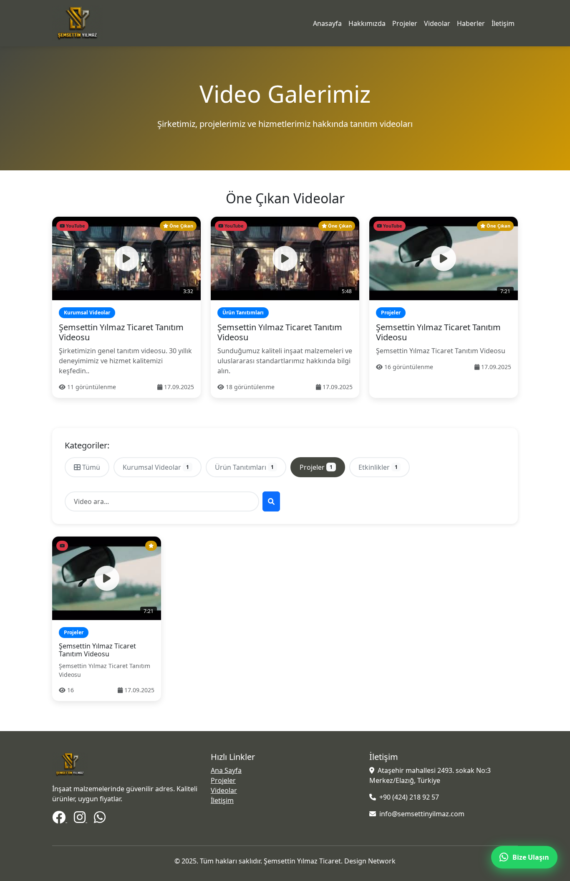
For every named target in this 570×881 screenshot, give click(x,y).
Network (382, 861)
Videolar (437, 23)
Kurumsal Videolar (156, 467)
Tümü (91, 467)
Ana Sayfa (226, 770)
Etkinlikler (378, 467)
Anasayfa (327, 23)
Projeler (404, 23)
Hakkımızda (367, 23)
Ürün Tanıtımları (244, 467)
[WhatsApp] (100, 819)
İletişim (503, 23)
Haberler (471, 23)
